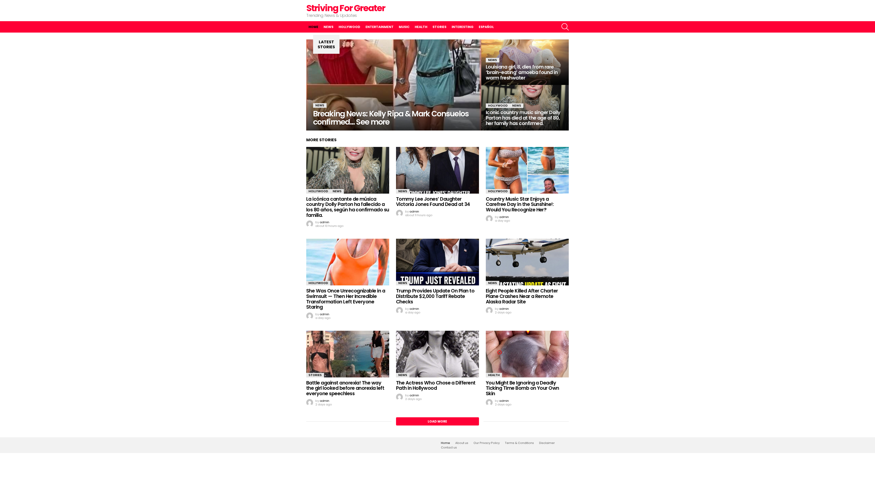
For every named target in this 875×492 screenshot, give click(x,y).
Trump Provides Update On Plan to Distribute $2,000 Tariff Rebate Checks (435, 296)
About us (461, 443)
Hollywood (349, 27)
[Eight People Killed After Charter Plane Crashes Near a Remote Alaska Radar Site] (527, 262)
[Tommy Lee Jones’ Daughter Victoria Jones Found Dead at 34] (437, 170)
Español (486, 27)
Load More (437, 421)
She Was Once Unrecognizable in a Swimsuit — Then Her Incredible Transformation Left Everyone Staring (345, 298)
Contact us (449, 447)
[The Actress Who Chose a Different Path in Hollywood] (437, 354)
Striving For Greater (345, 8)
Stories (439, 27)
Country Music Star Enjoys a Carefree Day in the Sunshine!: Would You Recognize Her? (520, 204)
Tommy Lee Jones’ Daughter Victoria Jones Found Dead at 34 (433, 202)
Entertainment (379, 27)
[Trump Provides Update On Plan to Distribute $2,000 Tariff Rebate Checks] (437, 262)
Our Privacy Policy (487, 443)
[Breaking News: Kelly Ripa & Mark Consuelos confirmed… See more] (393, 85)
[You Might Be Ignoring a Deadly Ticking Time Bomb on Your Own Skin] (527, 354)
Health (421, 27)
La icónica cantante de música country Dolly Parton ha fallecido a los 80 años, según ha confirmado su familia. (347, 207)
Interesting (463, 27)
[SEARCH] (565, 27)
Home (313, 27)
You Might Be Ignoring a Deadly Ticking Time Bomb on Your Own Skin (522, 388)
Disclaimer (547, 443)
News (328, 27)
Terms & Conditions (519, 443)
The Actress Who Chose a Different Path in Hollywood (436, 385)
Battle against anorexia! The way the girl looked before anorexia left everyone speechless (345, 388)
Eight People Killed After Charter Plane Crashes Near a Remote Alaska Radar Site (522, 296)
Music (404, 27)
